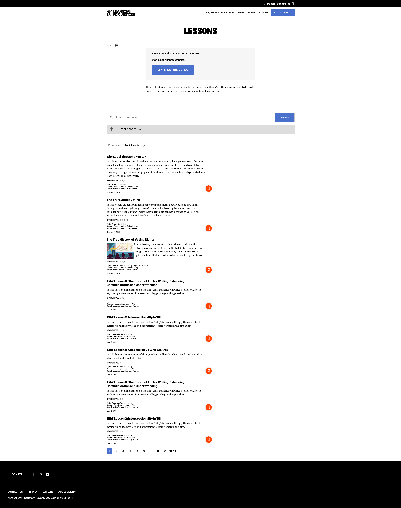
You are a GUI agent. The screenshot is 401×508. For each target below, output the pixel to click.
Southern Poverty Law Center (41, 498)
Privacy (33, 492)
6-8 (121, 181)
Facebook (34, 474)
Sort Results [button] (132, 145)
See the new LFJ (283, 13)
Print (110, 45)
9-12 (126, 181)
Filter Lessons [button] (127, 129)
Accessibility (67, 492)
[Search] (293, 3)
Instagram (41, 474)
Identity (128, 306)
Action (134, 189)
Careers (48, 492)
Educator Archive (257, 13)
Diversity (136, 306)
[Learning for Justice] (124, 13)
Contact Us (15, 492)
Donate (16, 474)
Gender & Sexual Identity (122, 266)
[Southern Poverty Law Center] (109, 13)
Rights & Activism (119, 184)
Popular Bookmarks (278, 4)
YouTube (47, 474)
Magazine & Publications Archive (224, 13)
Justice (128, 189)
